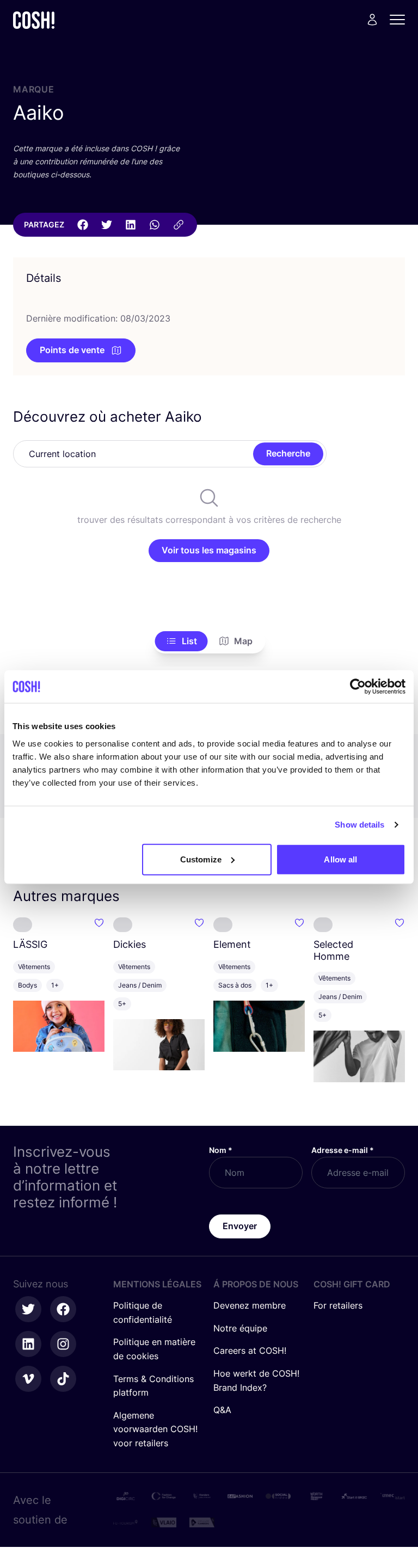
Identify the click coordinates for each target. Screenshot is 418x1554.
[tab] (181, 641)
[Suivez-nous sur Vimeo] (28, 1379)
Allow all (340, 859)
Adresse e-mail (342, 1150)
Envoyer (240, 1225)
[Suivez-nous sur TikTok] (63, 1379)
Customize (201, 859)
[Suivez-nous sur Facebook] (63, 1309)
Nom (220, 1150)
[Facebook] (83, 225)
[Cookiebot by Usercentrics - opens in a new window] (357, 687)
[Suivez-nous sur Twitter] (28, 1309)
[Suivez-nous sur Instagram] (63, 1344)
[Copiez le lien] (178, 225)
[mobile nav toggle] (400, 19)
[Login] (372, 19)
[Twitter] (107, 225)
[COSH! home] (33, 20)
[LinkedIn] (131, 225)
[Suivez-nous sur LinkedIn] (28, 1344)
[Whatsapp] (155, 225)
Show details (359, 824)
